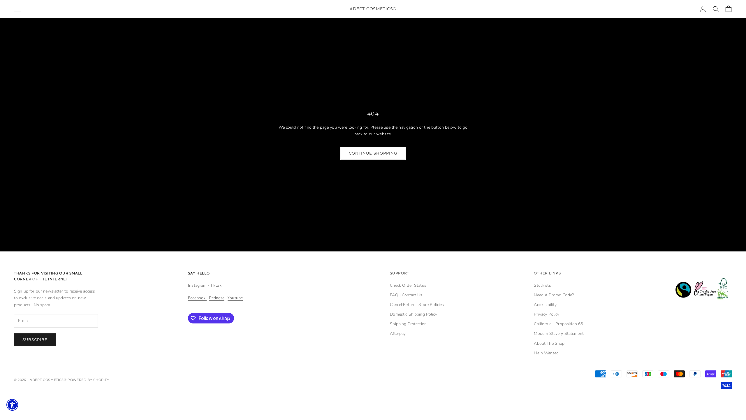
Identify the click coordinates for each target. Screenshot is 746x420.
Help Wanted (546, 353)
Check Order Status (408, 285)
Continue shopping (373, 153)
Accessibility (545, 304)
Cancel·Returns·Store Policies (417, 304)
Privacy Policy (546, 314)
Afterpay (398, 333)
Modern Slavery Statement (558, 333)
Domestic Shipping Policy (413, 314)
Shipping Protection (408, 324)
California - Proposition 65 (558, 324)
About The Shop (549, 343)
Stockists (542, 285)
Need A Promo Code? (554, 295)
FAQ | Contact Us (406, 295)
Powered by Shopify (88, 380)
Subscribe (34, 339)
